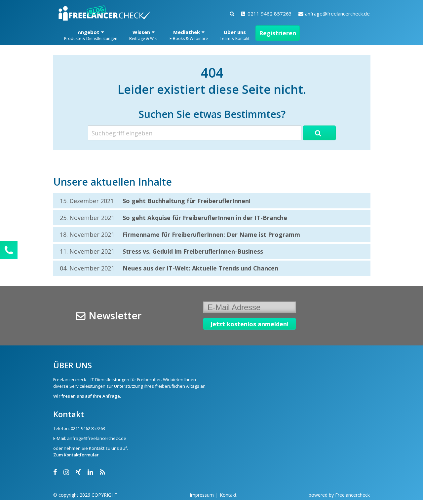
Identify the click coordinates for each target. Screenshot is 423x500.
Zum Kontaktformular (76, 455)
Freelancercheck (352, 495)
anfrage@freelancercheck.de (337, 13)
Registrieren (277, 33)
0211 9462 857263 (270, 13)
